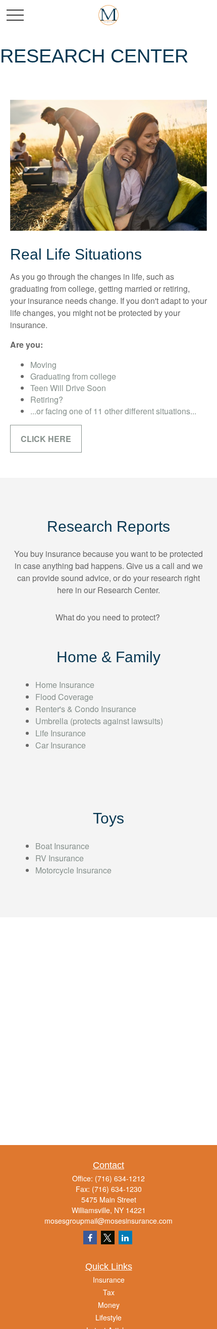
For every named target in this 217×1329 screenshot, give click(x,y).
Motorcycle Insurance (73, 870)
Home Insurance (64, 684)
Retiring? (46, 399)
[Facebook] (90, 1237)
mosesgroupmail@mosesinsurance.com (108, 1221)
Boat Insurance (62, 846)
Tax (109, 1292)
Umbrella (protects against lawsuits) (99, 721)
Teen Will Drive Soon (68, 388)
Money (109, 1305)
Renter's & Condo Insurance (85, 709)
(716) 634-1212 (120, 1178)
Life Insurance (60, 733)
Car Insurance (60, 745)
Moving (43, 364)
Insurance (109, 1280)
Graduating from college (73, 376)
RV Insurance (59, 858)
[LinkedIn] (125, 1237)
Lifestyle (108, 1317)
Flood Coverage (64, 697)
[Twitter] (108, 1237)
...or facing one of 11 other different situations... (113, 411)
